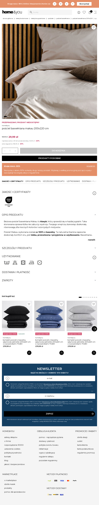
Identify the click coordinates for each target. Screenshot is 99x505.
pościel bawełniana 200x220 (83, 18)
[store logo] (12, 12)
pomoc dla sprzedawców (14, 492)
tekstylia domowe (22, 18)
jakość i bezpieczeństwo (14, 464)
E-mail (49, 378)
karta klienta (82, 445)
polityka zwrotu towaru (48, 445)
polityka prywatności (12, 453)
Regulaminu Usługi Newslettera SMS (53, 401)
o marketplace (10, 480)
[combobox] (50, 12)
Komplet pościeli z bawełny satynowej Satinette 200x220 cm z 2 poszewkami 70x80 (17, 342)
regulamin (91, 166)
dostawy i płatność (47, 441)
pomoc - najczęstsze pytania (51, 437)
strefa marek (9, 484)
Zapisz (49, 414)
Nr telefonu (49, 396)
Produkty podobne (49, 158)
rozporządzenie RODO (14, 445)
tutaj (65, 421)
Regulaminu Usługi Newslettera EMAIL (55, 384)
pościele (50, 18)
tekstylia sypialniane (38, 18)
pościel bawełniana (63, 18)
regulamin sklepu (46, 457)
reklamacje (43, 449)
